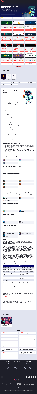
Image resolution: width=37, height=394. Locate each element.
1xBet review (30, 31)
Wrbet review (6, 52)
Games (8, 366)
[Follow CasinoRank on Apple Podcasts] (35, 378)
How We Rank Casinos (27, 367)
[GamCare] (12, 386)
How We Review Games (27, 370)
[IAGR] (3, 386)
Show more (18, 66)
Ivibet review (30, 63)
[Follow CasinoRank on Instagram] (28, 378)
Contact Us (27, 366)
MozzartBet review (18, 31)
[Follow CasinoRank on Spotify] (33, 378)
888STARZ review (18, 52)
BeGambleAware (7, 298)
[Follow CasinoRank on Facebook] (26, 378)
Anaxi (17, 370)
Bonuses (8, 365)
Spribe (17, 365)
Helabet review (18, 63)
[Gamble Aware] (28, 386)
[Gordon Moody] (18, 386)
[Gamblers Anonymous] (7, 386)
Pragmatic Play (17, 366)
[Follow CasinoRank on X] (29, 378)
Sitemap (8, 370)
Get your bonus (7, 40)
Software (8, 367)
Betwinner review (7, 63)
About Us (27, 365)
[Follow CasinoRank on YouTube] (31, 378)
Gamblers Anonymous (8, 299)
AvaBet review (6, 31)
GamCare (6, 296)
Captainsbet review (30, 52)
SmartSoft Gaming (16, 367)
